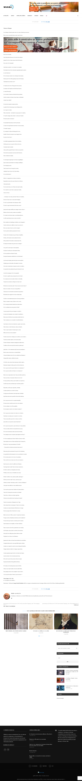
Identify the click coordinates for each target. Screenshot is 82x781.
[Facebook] (5, 749)
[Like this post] (42, 21)
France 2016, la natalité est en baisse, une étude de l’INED (39, 756)
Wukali (41, 15)
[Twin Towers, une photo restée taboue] (16, 621)
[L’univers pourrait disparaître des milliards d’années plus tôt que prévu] (60, 672)
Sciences (36, 15)
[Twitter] (8, 749)
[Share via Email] (48, 21)
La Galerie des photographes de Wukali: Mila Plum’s (40, 734)
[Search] (77, 16)
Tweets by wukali (60, 698)
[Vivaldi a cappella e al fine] (41, 621)
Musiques (30, 15)
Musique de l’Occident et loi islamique (37, 739)
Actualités (6, 15)
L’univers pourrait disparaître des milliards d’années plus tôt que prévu (72, 671)
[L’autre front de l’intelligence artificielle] (60, 688)
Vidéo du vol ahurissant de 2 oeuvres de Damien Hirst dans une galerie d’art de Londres (40, 745)
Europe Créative (32, 750)
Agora (12, 15)
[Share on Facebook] (43, 21)
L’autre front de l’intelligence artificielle (72, 687)
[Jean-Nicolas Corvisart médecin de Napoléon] (66, 621)
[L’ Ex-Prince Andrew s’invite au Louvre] (60, 680)
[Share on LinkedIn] (47, 21)
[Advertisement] (67, 711)
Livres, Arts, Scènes (21, 15)
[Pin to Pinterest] (46, 21)
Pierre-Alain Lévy (16, 593)
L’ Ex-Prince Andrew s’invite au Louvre (71, 679)
